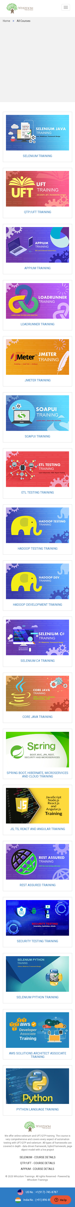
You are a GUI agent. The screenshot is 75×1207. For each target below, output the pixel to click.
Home (6, 20)
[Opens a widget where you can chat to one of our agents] (60, 1200)
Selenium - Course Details (38, 1157)
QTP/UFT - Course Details (37, 1163)
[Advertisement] (37, 62)
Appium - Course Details (37, 1168)
